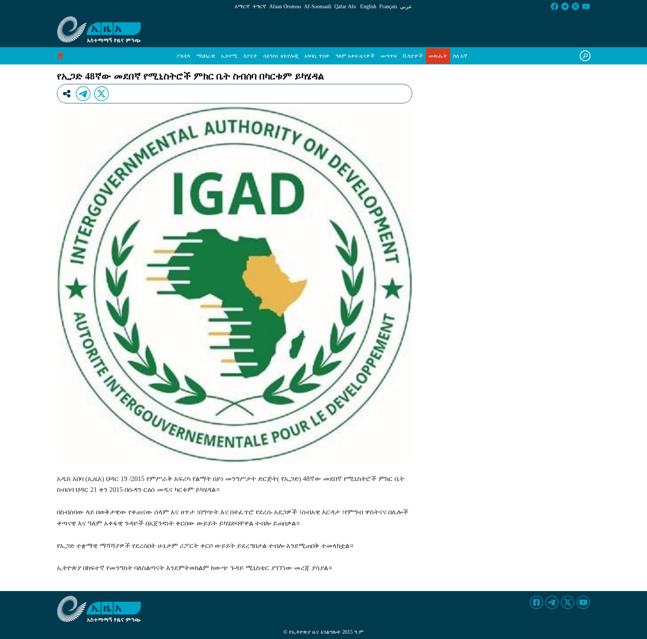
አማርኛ (242, 6)
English (368, 6)
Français (388, 6)
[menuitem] (183, 56)
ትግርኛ (259, 6)
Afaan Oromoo (285, 6)
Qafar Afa (345, 6)
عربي (406, 6)
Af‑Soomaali (317, 6)
